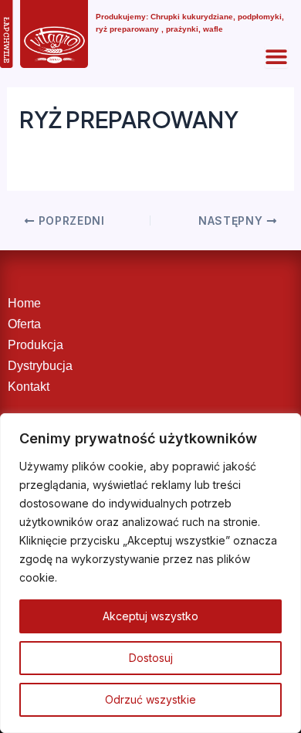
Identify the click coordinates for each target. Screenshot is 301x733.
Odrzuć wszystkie (150, 699)
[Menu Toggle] (276, 56)
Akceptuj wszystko (150, 616)
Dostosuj (151, 657)
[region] (150, 573)
